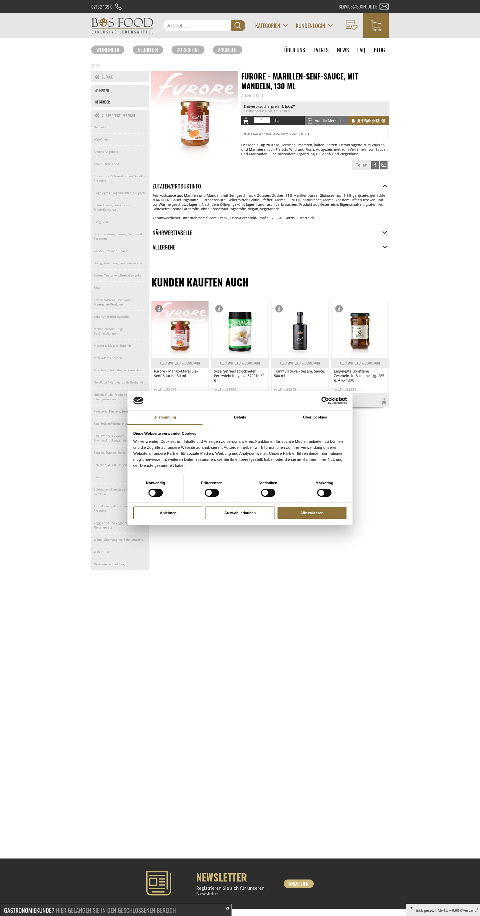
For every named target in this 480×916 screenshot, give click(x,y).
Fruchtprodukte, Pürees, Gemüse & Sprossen (118, 236)
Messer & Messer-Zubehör (112, 346)
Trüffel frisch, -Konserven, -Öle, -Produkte (116, 508)
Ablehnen (168, 513)
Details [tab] (240, 417)
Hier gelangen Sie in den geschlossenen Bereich (90, 910)
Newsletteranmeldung (109, 564)
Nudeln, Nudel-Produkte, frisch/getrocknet (111, 396)
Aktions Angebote (106, 152)
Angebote (227, 50)
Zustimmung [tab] (165, 417)
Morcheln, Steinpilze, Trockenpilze (117, 370)
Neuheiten (148, 50)
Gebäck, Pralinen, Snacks (111, 251)
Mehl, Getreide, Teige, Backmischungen (109, 331)
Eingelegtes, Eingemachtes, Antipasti (119, 193)
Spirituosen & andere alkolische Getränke (116, 491)
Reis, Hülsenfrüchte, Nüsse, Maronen (119, 424)
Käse (97, 288)
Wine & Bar (102, 552)
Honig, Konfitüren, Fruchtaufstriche (118, 263)
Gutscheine (188, 50)
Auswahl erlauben (240, 513)
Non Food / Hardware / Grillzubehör (118, 382)
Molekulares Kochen (108, 358)
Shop (95, 65)
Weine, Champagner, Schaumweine (118, 540)
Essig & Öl (101, 222)
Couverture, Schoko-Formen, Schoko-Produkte (119, 178)
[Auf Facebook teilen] (375, 165)
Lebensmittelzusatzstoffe (111, 316)
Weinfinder (107, 50)
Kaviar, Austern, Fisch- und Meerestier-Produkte (112, 302)
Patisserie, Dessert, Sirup (111, 411)
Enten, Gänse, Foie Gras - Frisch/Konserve (111, 207)
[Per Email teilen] (384, 165)
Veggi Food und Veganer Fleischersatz (111, 525)
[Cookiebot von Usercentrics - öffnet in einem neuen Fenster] (325, 400)
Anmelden (299, 884)
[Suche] (238, 25)
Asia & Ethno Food (106, 164)
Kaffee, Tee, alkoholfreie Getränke (117, 275)
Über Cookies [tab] (315, 417)
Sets (97, 477)
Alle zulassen (312, 513)
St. (276, 120)
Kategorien (267, 26)
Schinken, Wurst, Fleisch (110, 465)
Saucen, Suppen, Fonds (110, 452)
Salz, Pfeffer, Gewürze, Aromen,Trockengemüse (111, 438)
